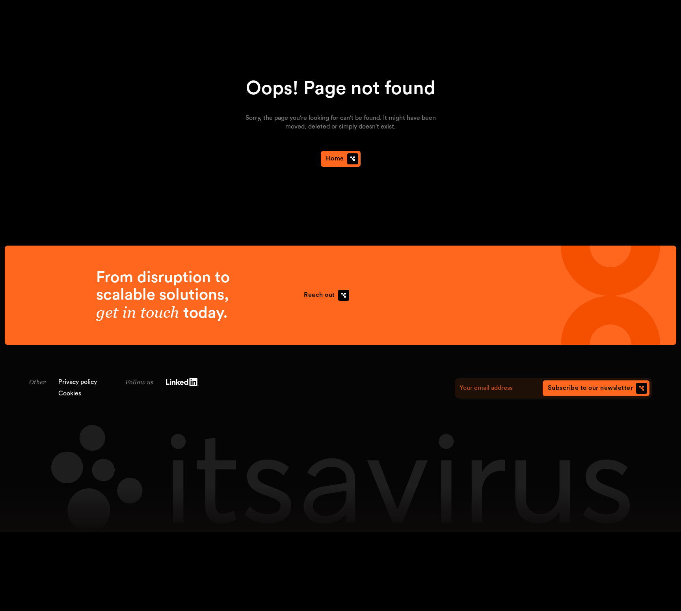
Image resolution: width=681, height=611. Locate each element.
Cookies (69, 393)
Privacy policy (77, 382)
